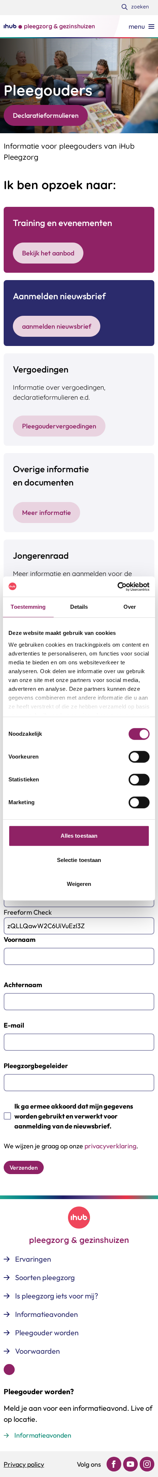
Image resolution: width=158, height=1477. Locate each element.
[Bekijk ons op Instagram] (147, 1464)
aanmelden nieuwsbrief (56, 326)
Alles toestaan (79, 836)
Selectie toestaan (79, 860)
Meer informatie (46, 512)
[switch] (139, 757)
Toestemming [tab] (28, 607)
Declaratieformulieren (46, 115)
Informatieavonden (42, 1435)
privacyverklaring (110, 1146)
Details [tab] (79, 607)
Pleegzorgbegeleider (36, 1065)
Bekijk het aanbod (48, 253)
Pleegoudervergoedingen (59, 426)
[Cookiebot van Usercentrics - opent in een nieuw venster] (117, 586)
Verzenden (24, 1167)
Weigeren (79, 884)
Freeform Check (28, 912)
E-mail (14, 1025)
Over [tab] (129, 607)
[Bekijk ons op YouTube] (130, 1464)
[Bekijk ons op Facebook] (114, 1464)
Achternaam (23, 984)
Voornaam (20, 939)
